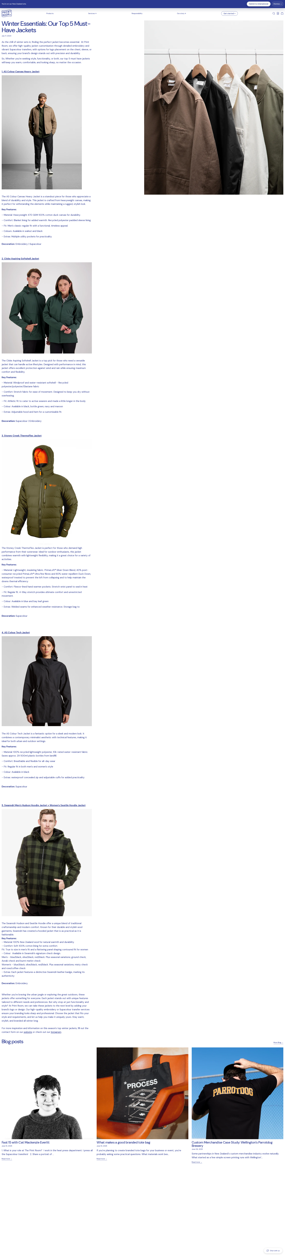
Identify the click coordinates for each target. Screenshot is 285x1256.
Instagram (56, 1032)
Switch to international (258, 4)
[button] (274, 13)
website (28, 1032)
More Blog (277, 1043)
